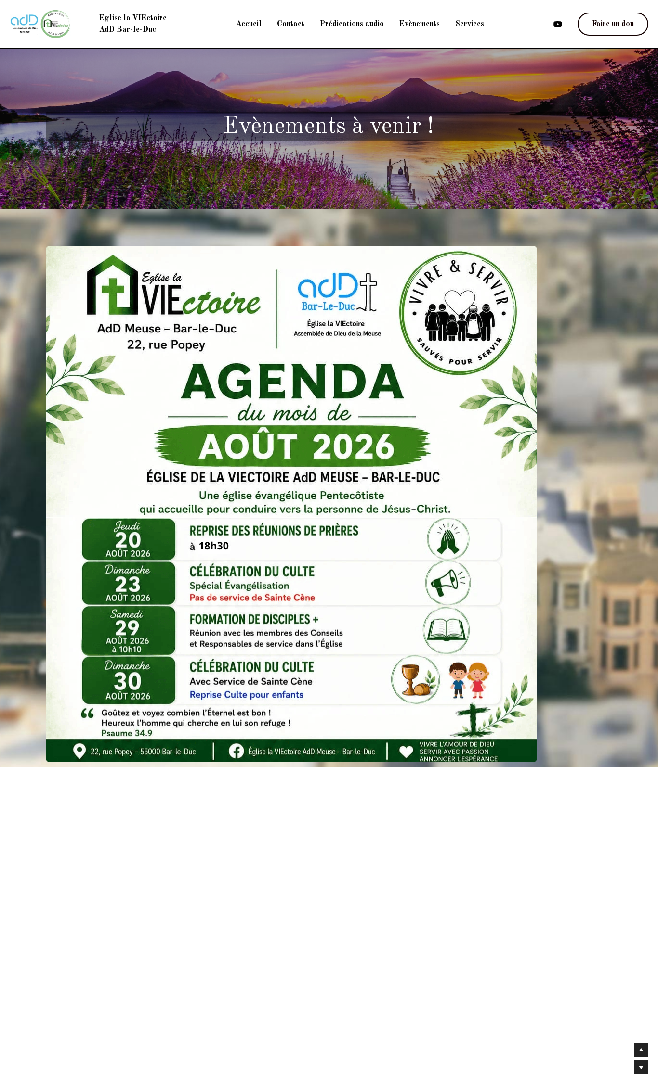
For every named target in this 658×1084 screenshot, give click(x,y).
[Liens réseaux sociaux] (557, 24)
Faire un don (613, 24)
